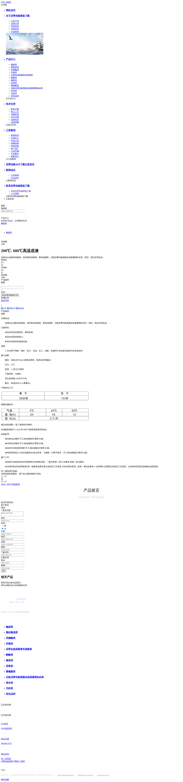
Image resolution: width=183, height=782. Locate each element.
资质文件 (12, 308)
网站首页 (10, 10)
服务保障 (21, 308)
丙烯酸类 (15, 70)
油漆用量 (15, 122)
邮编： (4, 565)
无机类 (14, 93)
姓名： (4, 518)
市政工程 (15, 141)
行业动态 (15, 178)
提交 (3, 571)
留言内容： (6, 510)
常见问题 (15, 117)
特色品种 (15, 96)
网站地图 (5, 779)
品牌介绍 (15, 24)
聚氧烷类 (15, 67)
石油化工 (15, 138)
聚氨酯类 (15, 85)
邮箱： (4, 547)
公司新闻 (15, 175)
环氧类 (14, 72)
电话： (4, 536)
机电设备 (15, 146)
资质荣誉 (15, 26)
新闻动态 (10, 170)
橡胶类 (14, 80)
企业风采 (15, 31)
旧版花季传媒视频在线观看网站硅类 (27, 88)
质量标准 (15, 114)
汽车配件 (15, 154)
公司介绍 (15, 21)
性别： (4, 523)
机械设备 (15, 143)
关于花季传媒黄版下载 (18, 15)
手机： (4, 531)
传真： (4, 542)
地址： (4, 560)
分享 (4, 308)
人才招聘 (15, 194)
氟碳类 (14, 64)
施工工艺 (15, 112)
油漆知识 (15, 120)
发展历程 (15, 29)
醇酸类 (14, 78)
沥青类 (14, 83)
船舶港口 (15, 156)
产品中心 (10, 59)
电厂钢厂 (15, 148)
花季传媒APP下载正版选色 (20, 164)
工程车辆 (15, 151)
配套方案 (15, 109)
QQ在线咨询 (6, 728)
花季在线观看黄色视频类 (22, 75)
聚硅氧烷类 (12, 632)
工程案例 (10, 130)
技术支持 (10, 104)
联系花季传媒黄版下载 (18, 185)
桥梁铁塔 (15, 135)
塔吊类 (14, 91)
